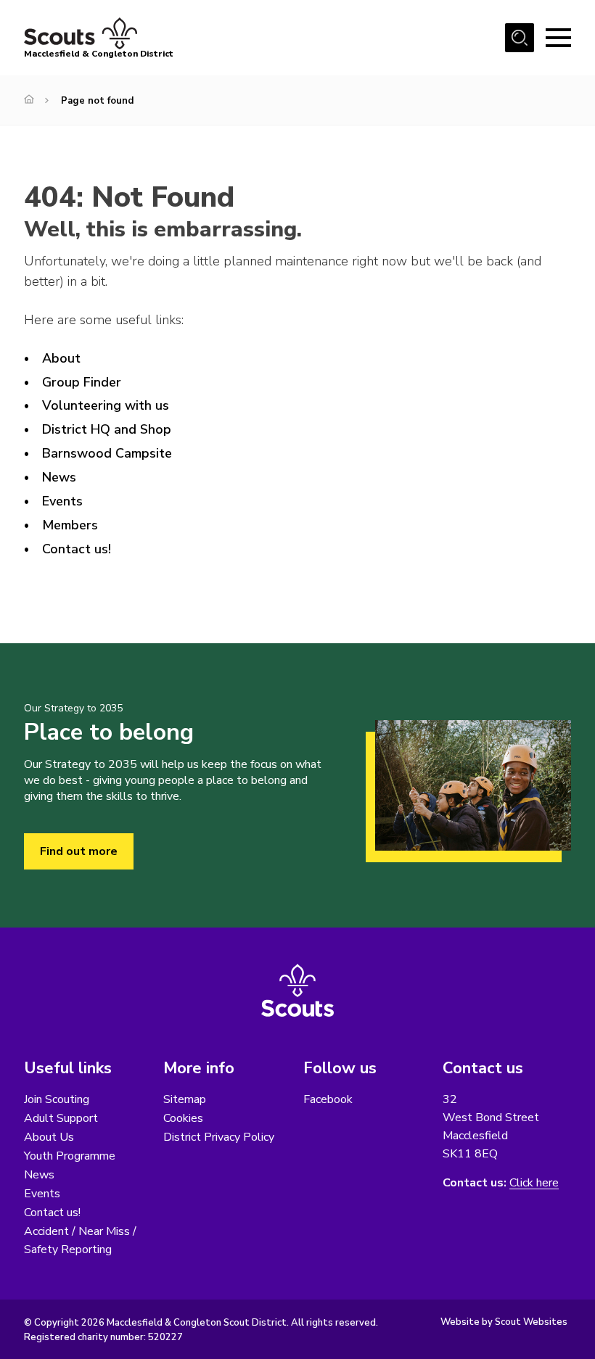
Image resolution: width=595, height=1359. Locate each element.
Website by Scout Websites (503, 1322)
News (59, 477)
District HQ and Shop (106, 429)
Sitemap (184, 1099)
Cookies (183, 1118)
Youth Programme (69, 1156)
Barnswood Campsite (107, 453)
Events (62, 501)
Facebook (328, 1099)
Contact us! (76, 549)
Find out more (79, 851)
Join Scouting (56, 1099)
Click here (534, 1183)
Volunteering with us (105, 405)
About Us (49, 1137)
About (61, 358)
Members (70, 525)
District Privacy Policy (218, 1137)
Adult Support (61, 1118)
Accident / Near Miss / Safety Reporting (80, 1240)
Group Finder (81, 382)
